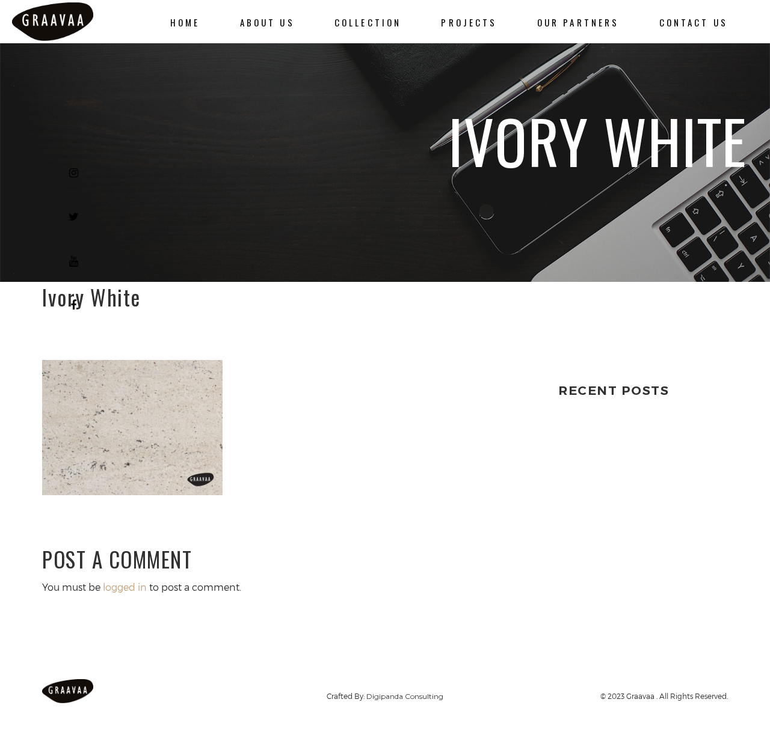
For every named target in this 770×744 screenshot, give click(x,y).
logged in (125, 587)
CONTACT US (693, 22)
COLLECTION (367, 22)
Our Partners (578, 22)
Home (185, 22)
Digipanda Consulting (404, 696)
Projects (469, 22)
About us (267, 22)
